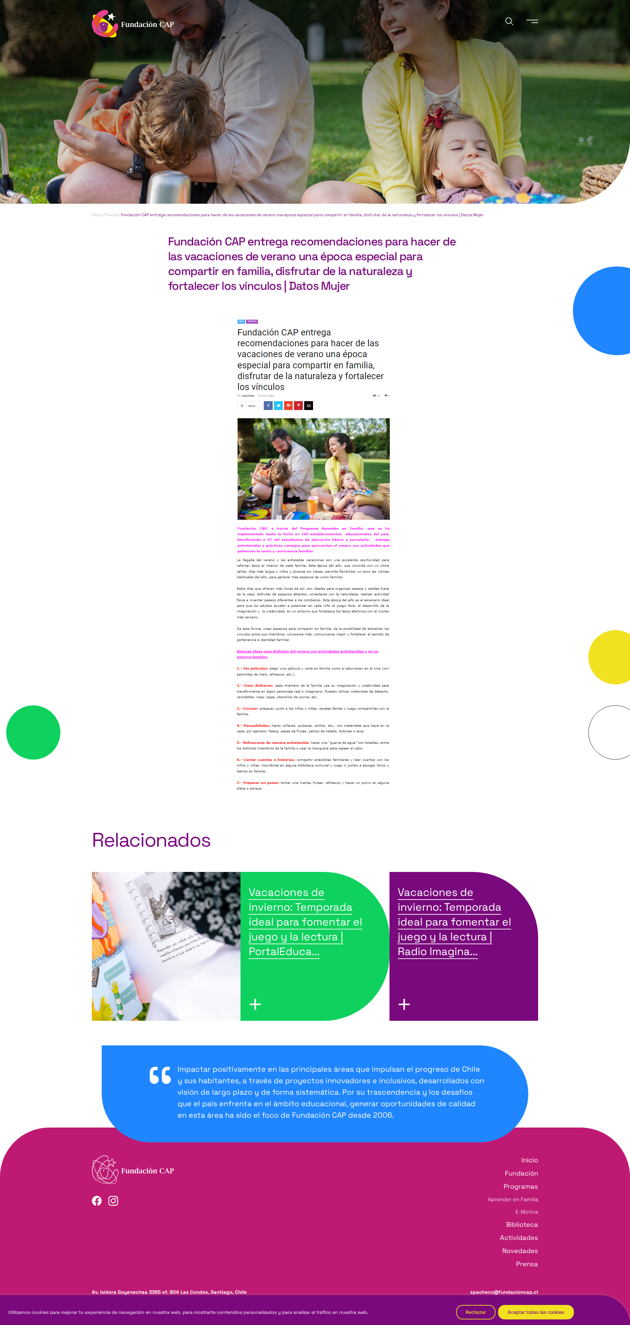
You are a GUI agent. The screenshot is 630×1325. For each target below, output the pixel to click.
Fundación (521, 1173)
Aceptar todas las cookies (536, 1312)
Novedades (520, 1250)
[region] (315, 1310)
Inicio (97, 214)
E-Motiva (526, 1211)
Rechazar (476, 1312)
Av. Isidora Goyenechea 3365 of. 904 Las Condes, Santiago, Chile (169, 1292)
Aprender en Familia (513, 1199)
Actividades (519, 1237)
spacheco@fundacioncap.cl (504, 1292)
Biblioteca (522, 1224)
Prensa (111, 214)
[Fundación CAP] (133, 23)
